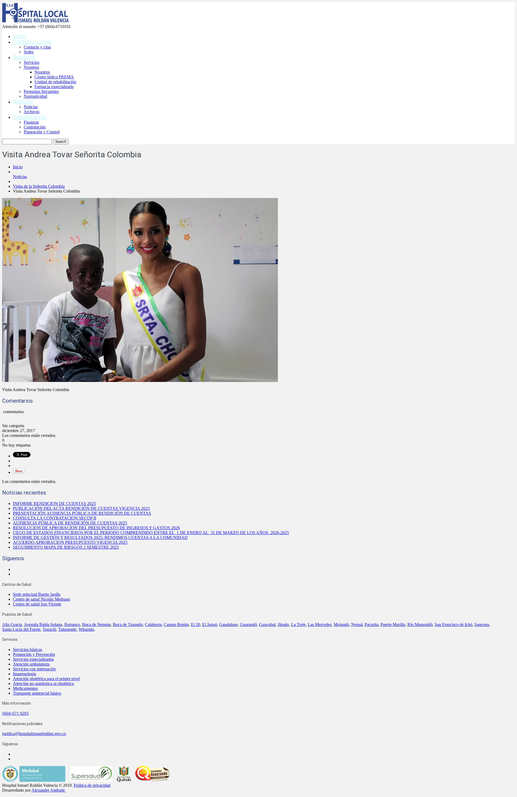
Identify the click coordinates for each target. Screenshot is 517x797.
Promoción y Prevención (34, 654)
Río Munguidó (419, 624)
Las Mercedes (319, 624)
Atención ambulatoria (31, 664)
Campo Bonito (176, 624)
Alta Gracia (12, 624)
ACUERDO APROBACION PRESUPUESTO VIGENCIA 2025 (70, 542)
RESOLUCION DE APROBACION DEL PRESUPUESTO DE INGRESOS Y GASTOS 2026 (96, 527)
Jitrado (283, 624)
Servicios (24, 57)
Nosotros (31, 67)
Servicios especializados (33, 659)
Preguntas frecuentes (41, 91)
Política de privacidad (92, 785)
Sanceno (481, 624)
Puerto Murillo (392, 624)
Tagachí (49, 629)
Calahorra (153, 624)
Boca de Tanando (128, 624)
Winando (86, 629)
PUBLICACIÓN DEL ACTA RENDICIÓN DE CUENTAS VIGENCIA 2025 (81, 508)
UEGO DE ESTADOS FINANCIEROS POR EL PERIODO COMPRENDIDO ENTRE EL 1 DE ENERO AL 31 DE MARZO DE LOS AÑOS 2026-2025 (151, 532)
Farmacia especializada (54, 86)
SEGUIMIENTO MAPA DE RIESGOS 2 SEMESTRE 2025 (66, 547)
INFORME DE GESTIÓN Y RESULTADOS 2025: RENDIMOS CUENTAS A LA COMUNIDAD (100, 537)
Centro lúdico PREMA (54, 77)
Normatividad (35, 96)
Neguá (356, 624)
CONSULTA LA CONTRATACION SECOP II (54, 518)
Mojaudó (341, 624)
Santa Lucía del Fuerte (21, 629)
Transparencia (29, 117)
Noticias (23, 101)
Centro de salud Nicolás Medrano (41, 599)
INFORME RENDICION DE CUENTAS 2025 (54, 503)
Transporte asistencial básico (37, 693)
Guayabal (267, 624)
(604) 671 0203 (15, 713)
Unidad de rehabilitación (55, 81)
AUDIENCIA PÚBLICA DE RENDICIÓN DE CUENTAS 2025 (70, 523)
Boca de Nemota (96, 624)
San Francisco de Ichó (453, 624)
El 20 (195, 624)
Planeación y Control (42, 132)
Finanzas (31, 122)
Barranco (72, 624)
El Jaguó (209, 624)
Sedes (29, 52)
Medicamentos (25, 688)
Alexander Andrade (48, 790)
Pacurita (371, 624)
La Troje (298, 624)
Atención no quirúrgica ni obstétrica (43, 683)
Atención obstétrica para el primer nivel (46, 678)
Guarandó (248, 624)
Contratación (35, 127)
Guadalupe (228, 624)
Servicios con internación (34, 669)
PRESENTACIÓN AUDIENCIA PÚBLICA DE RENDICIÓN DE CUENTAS (82, 513)
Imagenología (24, 673)
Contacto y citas (32, 42)
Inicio (19, 36)
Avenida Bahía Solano (43, 624)
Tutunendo (67, 629)
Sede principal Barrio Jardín (36, 594)
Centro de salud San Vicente (37, 604)
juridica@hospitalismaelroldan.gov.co (34, 733)
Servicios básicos (27, 649)
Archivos (31, 111)
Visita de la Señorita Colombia (39, 186)
